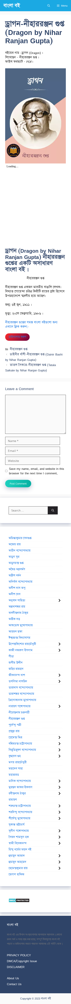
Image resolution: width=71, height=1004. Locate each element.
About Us (13, 978)
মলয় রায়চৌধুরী (18, 762)
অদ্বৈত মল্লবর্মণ (17, 569)
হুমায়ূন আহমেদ (17, 862)
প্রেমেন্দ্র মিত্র (15, 737)
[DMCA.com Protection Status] (19, 901)
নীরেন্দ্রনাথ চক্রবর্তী (19, 712)
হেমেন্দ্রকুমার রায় (18, 868)
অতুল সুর (14, 557)
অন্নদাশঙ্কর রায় (17, 607)
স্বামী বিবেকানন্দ (18, 843)
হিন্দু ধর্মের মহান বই (20, 849)
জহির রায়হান (16, 669)
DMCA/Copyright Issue (22, 961)
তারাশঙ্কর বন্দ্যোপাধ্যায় (21, 694)
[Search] (53, 510)
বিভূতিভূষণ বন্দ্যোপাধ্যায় (22, 750)
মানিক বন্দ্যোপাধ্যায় (20, 781)
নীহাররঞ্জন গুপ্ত (18, 349)
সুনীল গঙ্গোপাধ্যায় (19, 831)
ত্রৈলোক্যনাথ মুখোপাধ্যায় (22, 700)
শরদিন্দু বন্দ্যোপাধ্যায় (20, 812)
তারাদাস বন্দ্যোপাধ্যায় (21, 688)
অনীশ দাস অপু (17, 588)
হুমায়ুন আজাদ (17, 856)
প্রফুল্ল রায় (14, 731)
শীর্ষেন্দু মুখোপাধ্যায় (19, 818)
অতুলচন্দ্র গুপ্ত (16, 563)
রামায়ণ (13, 800)
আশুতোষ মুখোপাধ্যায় (21, 625)
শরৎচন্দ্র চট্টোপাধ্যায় (20, 806)
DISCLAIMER (15, 967)
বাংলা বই (11, 5)
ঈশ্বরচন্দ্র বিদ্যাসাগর (19, 638)
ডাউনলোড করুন (17, 337)
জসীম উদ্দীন (16, 663)
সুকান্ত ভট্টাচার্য (16, 825)
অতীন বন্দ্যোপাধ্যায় (20, 551)
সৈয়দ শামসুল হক (19, 837)
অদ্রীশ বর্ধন (15, 575)
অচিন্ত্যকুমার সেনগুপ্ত (20, 538)
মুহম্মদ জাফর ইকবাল (20, 787)
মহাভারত (14, 775)
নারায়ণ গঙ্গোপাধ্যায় (20, 706)
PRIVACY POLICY (19, 955)
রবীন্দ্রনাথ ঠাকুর (17, 793)
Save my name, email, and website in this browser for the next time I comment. (36, 471)
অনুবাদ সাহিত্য (17, 600)
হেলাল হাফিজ (16, 874)
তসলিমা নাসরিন (18, 681)
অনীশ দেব (14, 594)
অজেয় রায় (15, 544)
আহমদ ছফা (15, 631)
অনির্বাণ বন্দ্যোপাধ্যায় (20, 582)
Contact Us (14, 984)
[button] (48, 5)
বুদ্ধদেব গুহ (15, 756)
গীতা (11, 656)
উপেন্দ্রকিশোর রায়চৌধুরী (22, 644)
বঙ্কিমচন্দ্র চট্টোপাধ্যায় (20, 744)
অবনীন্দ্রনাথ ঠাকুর (18, 613)
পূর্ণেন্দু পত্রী (15, 725)
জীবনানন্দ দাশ (17, 675)
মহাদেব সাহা (16, 768)
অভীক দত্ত (14, 619)
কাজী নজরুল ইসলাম (21, 650)
